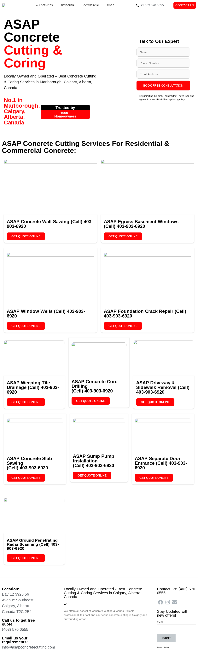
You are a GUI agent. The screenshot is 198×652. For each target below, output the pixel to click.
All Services (44, 5)
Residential (68, 5)
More (110, 5)
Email (160, 622)
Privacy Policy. (163, 647)
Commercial (91, 5)
